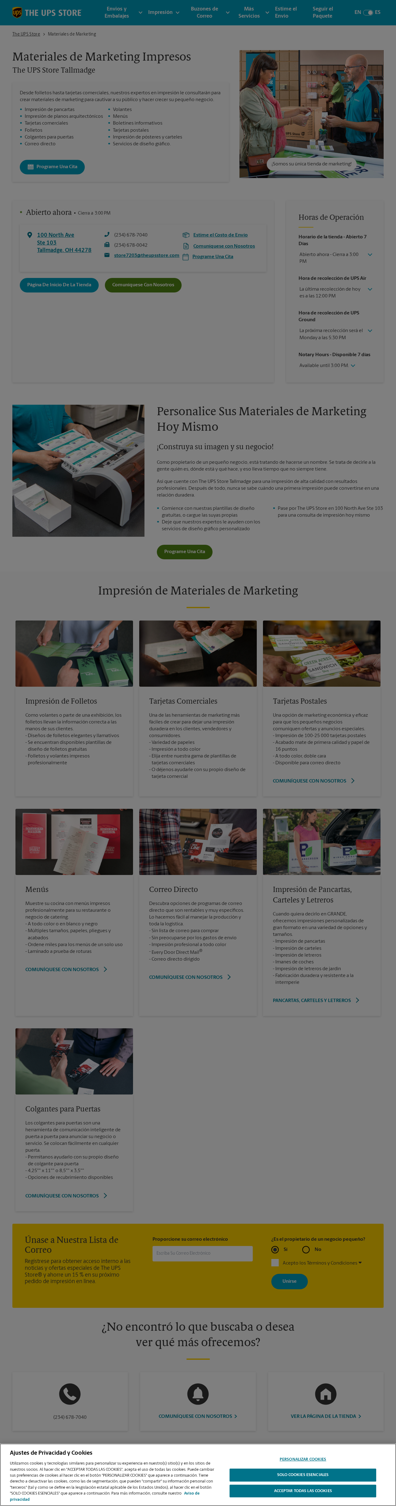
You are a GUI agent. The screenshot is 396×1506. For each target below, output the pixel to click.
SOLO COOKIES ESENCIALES (303, 1475)
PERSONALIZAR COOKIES (303, 1459)
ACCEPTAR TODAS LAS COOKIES (303, 1491)
